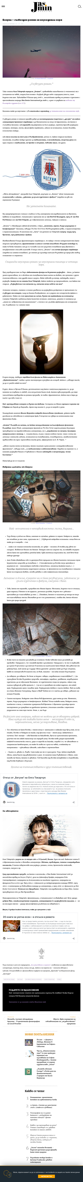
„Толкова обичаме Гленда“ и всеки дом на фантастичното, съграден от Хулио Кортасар (46, 1073)
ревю (59, 979)
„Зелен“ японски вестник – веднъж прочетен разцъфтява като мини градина (43, 1150)
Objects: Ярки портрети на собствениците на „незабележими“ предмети (60, 1020)
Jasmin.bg (41, 7)
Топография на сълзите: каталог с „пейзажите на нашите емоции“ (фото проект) (41, 1116)
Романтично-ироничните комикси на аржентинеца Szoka (43, 1099)
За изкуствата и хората (33, 979)
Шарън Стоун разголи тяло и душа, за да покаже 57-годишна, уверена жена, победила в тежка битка (43, 1139)
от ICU (22, 103)
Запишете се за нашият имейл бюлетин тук (27, 1002)
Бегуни (20, 979)
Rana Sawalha (40, 523)
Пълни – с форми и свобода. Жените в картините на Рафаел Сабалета (46, 1043)
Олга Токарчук (49, 979)
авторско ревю (9, 979)
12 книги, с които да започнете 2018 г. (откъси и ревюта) (43, 1106)
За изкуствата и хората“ (41, 965)
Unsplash (50, 78)
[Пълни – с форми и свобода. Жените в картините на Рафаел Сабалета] (29, 1043)
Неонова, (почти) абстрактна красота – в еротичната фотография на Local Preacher (23, 1020)
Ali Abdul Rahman (40, 78)
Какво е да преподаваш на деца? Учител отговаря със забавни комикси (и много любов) (43, 1128)
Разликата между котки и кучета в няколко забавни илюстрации (41, 1160)
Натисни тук (46, 1176)
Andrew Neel (40, 656)
